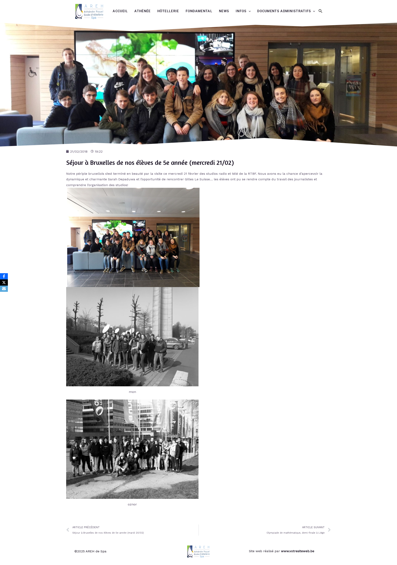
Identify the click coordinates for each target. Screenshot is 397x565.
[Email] (4, 289)
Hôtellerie (168, 11)
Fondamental (199, 11)
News (224, 11)
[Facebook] (4, 276)
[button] (320, 11)
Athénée (142, 11)
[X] (4, 282)
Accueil (120, 11)
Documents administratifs (284, 11)
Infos (241, 11)
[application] (249, 11)
